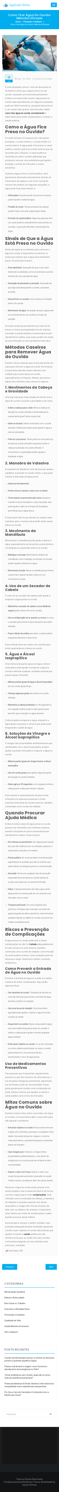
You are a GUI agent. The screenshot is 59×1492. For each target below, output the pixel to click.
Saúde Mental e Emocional (16, 1326)
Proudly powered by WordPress (18, 1482)
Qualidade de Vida (12, 1320)
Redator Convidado (43, 79)
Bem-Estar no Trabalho (14, 1303)
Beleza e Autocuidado (14, 1297)
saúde (27, 1234)
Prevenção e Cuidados (14, 1315)
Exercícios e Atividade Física (17, 1309)
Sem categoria (11, 1332)
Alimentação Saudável (14, 1292)
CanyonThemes (29, 1485)
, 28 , (24, 79)
